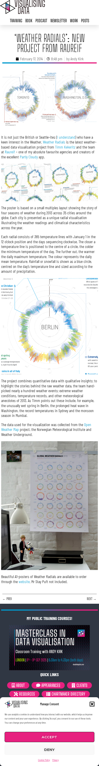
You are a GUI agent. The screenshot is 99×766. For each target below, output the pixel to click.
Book (28, 20)
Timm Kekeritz (65, 146)
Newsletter (58, 20)
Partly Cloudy (29, 156)
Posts (85, 20)
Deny (49, 749)
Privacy (55, 759)
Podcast (41, 20)
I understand (66, 137)
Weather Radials (54, 141)
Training (16, 20)
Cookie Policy (44, 759)
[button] (92, 704)
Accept (49, 737)
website (24, 581)
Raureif (10, 151)
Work (74, 20)
